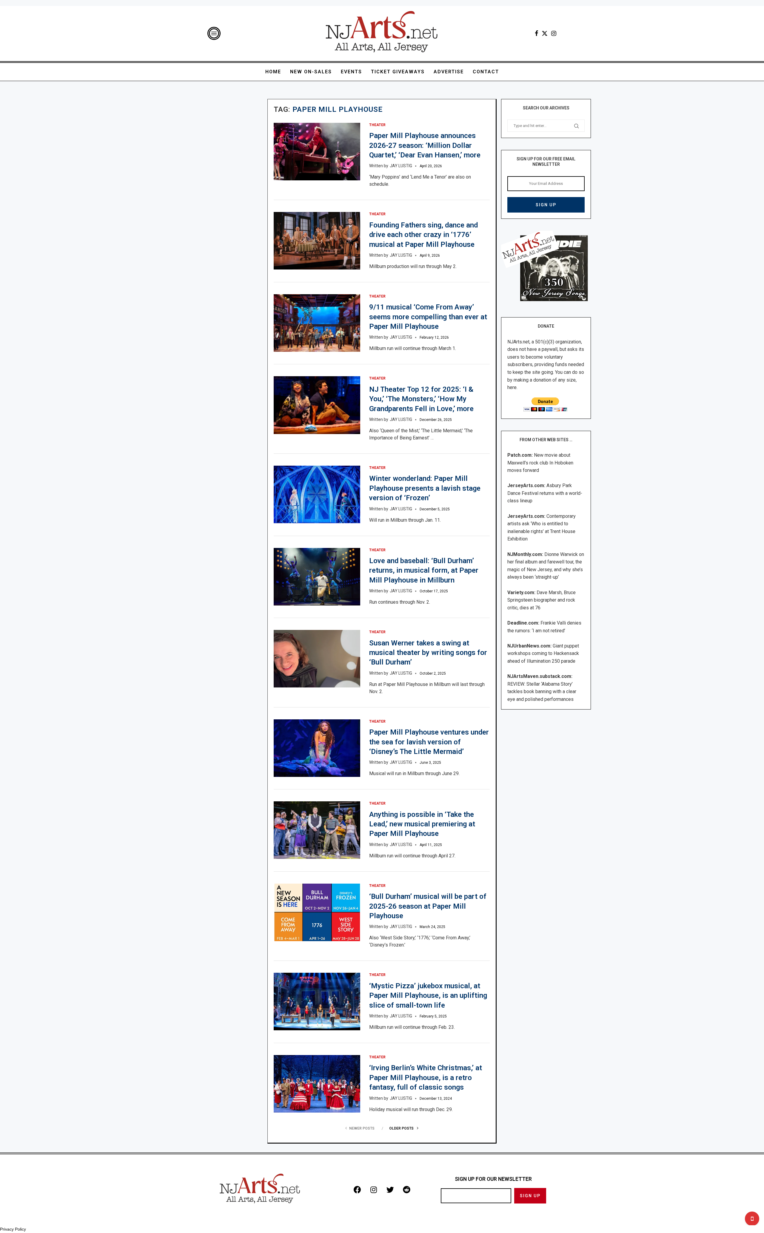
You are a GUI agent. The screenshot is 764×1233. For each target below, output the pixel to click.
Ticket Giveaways (398, 72)
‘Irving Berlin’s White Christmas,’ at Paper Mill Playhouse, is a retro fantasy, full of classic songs (425, 1077)
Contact (486, 72)
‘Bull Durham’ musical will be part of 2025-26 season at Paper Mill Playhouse (427, 906)
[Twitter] (544, 33)
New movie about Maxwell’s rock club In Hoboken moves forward (540, 462)
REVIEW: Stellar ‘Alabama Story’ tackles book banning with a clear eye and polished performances (541, 691)
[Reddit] (406, 1189)
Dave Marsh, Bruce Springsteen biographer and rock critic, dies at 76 (541, 600)
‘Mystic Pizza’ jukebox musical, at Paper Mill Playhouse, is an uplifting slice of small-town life (428, 995)
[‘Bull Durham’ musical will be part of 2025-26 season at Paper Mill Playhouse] (317, 912)
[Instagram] (554, 33)
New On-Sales (311, 72)
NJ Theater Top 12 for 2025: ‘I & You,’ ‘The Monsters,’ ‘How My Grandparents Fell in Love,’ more (421, 399)
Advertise (449, 72)
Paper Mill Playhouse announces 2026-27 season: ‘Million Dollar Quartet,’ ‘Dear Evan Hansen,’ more (424, 145)
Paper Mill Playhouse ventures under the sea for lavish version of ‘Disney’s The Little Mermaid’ (429, 742)
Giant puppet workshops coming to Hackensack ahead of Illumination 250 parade (543, 653)
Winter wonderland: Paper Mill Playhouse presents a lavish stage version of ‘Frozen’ (424, 488)
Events (351, 72)
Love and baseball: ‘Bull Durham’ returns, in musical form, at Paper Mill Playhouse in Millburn (423, 570)
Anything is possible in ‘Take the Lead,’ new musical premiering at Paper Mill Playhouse (422, 824)
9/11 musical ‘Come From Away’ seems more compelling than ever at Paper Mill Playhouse (428, 317)
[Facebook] (536, 33)
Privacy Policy (13, 1229)
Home (273, 72)
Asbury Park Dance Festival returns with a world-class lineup (544, 493)
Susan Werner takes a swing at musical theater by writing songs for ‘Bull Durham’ (428, 653)
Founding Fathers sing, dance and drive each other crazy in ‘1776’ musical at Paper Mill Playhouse (423, 235)
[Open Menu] (214, 33)
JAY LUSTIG (401, 165)
